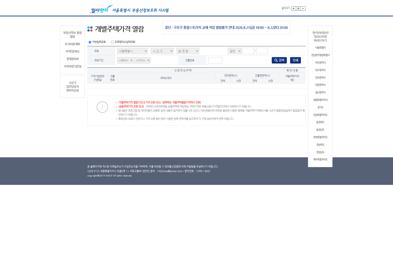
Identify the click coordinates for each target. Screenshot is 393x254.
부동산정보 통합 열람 (72, 34)
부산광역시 (320, 62)
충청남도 (320, 129)
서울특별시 (320, 47)
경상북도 (320, 144)
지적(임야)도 (72, 51)
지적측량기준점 (72, 66)
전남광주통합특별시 (320, 55)
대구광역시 (320, 70)
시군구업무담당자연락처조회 (72, 86)
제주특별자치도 (320, 159)
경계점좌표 (72, 58)
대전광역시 (320, 84)
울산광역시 (320, 92)
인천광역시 (320, 77)
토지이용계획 (72, 44)
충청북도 (320, 122)
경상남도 (320, 152)
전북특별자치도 (320, 137)
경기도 (320, 107)
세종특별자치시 (320, 99)
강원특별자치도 (320, 114)
